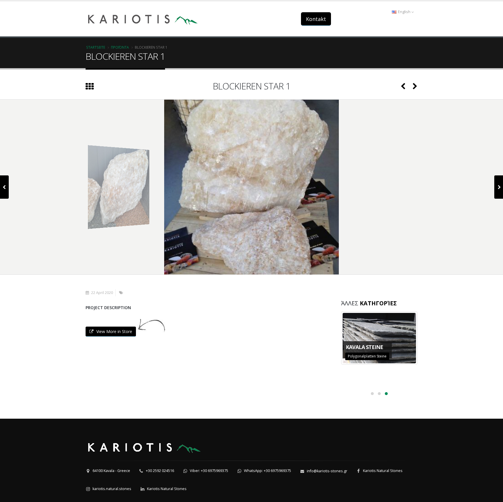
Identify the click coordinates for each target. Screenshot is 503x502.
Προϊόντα (120, 47)
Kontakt (316, 18)
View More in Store (114, 331)
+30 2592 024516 (160, 470)
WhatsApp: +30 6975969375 (267, 470)
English (404, 11)
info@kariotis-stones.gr (327, 470)
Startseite (95, 47)
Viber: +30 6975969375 (209, 470)
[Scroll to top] (493, 495)
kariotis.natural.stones (112, 488)
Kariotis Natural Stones (383, 470)
